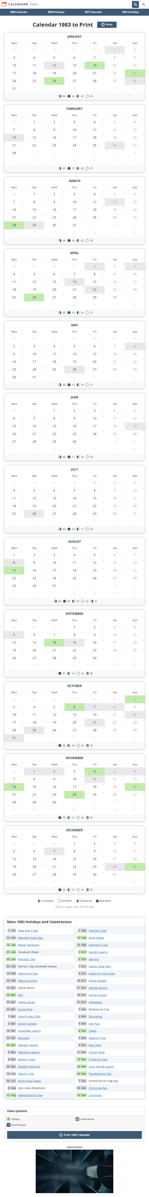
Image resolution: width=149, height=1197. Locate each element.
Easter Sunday (27, 1023)
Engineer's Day (98, 945)
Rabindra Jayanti (29, 1052)
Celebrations (87, 1119)
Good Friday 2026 (29, 1016)
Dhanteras (95, 1016)
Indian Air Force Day (102, 973)
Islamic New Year (100, 966)
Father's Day (26, 1074)
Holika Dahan (26, 1002)
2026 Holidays (56, 12)
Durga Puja (25, 1009)
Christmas (95, 1095)
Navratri (94, 959)
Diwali (93, 1031)
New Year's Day (28, 930)
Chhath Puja (97, 1052)
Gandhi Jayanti (98, 952)
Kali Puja (94, 1023)
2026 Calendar (19, 12)
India (33, 4)
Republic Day (26, 959)
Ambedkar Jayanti (29, 1031)
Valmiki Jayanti (98, 988)
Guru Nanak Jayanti (101, 1066)
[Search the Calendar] (135, 4)
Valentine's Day (28, 973)
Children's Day (98, 1059)
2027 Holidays (130, 12)
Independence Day (30, 1095)
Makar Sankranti (28, 945)
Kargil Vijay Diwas (29, 1081)
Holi (20, 995)
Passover (23, 1038)
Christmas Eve (98, 1088)
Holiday (15, 1119)
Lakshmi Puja (97, 1038)
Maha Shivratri (27, 981)
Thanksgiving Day (100, 1074)
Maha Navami (98, 981)
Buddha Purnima (29, 1066)
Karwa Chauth (98, 995)
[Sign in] (143, 4)
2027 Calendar (93, 12)
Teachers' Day (98, 930)
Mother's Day (26, 1059)
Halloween (95, 1002)
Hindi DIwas (96, 938)
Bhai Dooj (95, 1045)
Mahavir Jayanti (28, 1045)
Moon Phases (18, 1124)
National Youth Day (30, 938)
